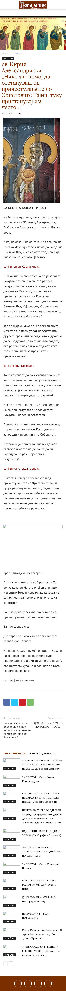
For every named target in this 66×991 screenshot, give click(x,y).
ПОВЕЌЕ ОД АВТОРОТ (42, 753)
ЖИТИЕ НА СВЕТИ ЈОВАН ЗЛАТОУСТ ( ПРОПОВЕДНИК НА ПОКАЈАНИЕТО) (41, 851)
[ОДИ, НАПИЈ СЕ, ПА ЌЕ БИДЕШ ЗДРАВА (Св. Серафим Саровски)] (11, 835)
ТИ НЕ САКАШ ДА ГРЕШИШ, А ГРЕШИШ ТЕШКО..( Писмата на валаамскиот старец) (41, 951)
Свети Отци (16, 53)
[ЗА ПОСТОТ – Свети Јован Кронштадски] (11, 781)
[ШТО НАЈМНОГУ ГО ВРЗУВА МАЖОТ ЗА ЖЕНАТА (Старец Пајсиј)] (11, 884)
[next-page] (11, 963)
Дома (4, 53)
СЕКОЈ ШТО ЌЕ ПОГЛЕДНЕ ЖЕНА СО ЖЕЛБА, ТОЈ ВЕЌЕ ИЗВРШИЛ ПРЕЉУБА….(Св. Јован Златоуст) (42, 764)
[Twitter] (14, 702)
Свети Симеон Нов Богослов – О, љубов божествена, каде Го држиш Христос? (42, 934)
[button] (5, 4)
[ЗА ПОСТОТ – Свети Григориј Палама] (11, 868)
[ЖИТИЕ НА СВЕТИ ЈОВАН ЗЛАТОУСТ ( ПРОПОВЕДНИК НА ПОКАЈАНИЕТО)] (11, 851)
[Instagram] (28, 983)
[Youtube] (48, 983)
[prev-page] (5, 963)
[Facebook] (6, 702)
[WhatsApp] (30, 702)
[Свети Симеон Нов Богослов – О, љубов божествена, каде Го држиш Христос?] (11, 934)
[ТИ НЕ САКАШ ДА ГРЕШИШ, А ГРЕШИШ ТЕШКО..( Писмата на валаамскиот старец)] (11, 951)
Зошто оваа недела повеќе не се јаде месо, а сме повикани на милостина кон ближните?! (17, 730)
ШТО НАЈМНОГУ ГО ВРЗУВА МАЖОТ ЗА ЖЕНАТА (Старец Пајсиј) (39, 884)
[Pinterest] (22, 702)
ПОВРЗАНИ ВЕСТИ (14, 753)
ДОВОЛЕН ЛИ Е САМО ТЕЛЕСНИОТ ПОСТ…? (48, 724)
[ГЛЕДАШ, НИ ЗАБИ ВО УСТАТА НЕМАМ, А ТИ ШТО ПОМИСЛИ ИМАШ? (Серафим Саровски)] (11, 797)
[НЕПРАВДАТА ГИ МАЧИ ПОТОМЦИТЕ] (11, 917)
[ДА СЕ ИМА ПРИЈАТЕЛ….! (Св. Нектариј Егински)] (11, 901)
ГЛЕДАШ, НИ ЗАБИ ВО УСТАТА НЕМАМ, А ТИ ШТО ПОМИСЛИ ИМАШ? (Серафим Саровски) (40, 797)
